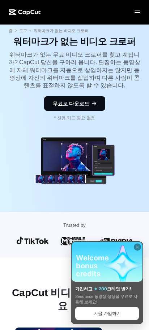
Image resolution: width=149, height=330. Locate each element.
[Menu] (137, 11)
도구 (23, 30)
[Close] (137, 247)
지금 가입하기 (107, 313)
